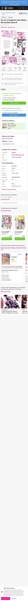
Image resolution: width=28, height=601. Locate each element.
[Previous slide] (3, 47)
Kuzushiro (14, 166)
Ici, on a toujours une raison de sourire (8, 13)
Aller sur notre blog (5, 291)
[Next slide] (24, 47)
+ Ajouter (10, 141)
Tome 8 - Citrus (5, 275)
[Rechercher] (19, 8)
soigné (12, 99)
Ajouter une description (7, 138)
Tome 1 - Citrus (5, 271)
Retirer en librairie (14, 115)
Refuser (14, 598)
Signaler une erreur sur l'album (9, 189)
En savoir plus (16, 4)
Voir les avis (3, 27)
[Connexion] (25, 8)
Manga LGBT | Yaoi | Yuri (18, 154)
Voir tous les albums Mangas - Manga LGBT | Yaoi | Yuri (13, 248)
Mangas (14, 152)
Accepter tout (5, 598)
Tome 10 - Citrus (5, 278)
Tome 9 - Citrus (5, 276)
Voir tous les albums (6, 210)
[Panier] (22, 8)
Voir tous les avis (5, 199)
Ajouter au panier (14, 103)
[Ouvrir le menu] (2, 8)
